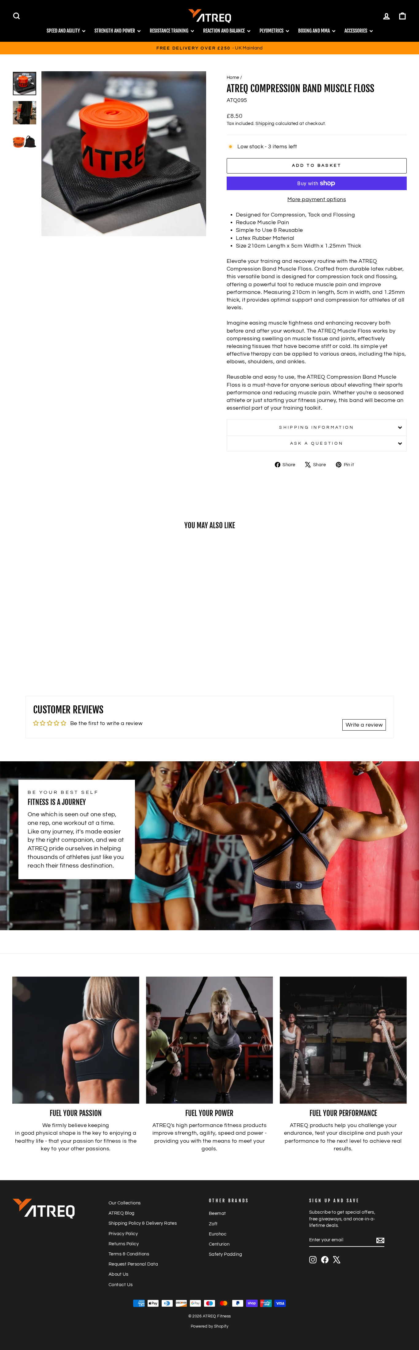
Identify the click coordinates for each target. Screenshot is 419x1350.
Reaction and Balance (224, 31)
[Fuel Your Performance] (343, 1040)
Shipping (265, 123)
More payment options (316, 199)
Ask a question (316, 443)
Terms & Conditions (129, 1253)
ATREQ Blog (122, 1213)
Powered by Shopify (209, 1327)
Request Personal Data (133, 1264)
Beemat (217, 1213)
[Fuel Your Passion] (75, 1040)
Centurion (219, 1244)
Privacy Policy (123, 1233)
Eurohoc (217, 1233)
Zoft (213, 1223)
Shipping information (316, 427)
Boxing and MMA (314, 31)
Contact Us (121, 1284)
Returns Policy (124, 1243)
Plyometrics (271, 31)
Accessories (356, 31)
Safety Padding (225, 1254)
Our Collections (125, 1202)
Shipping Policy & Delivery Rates (143, 1223)
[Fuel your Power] (209, 1040)
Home (233, 77)
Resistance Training (169, 31)
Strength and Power (115, 31)
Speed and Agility (64, 31)
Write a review (364, 725)
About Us (119, 1274)
